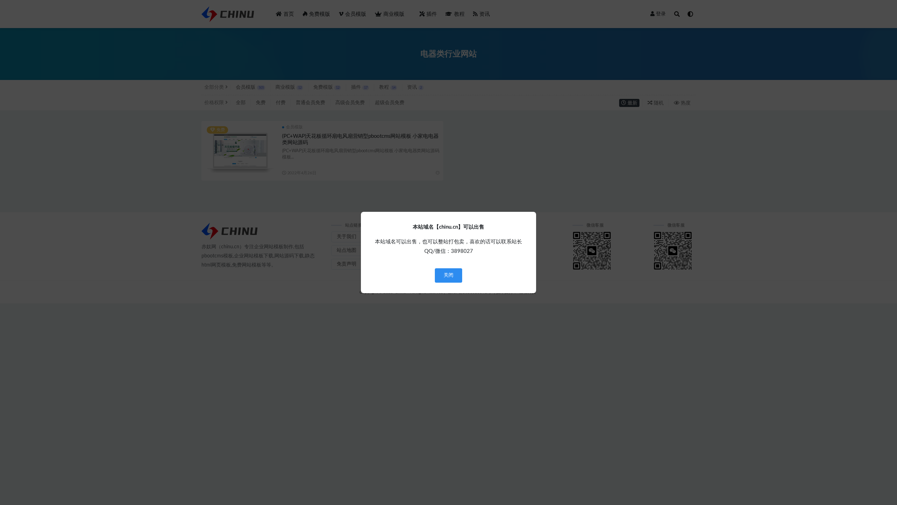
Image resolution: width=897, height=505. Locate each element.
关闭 (448, 275)
